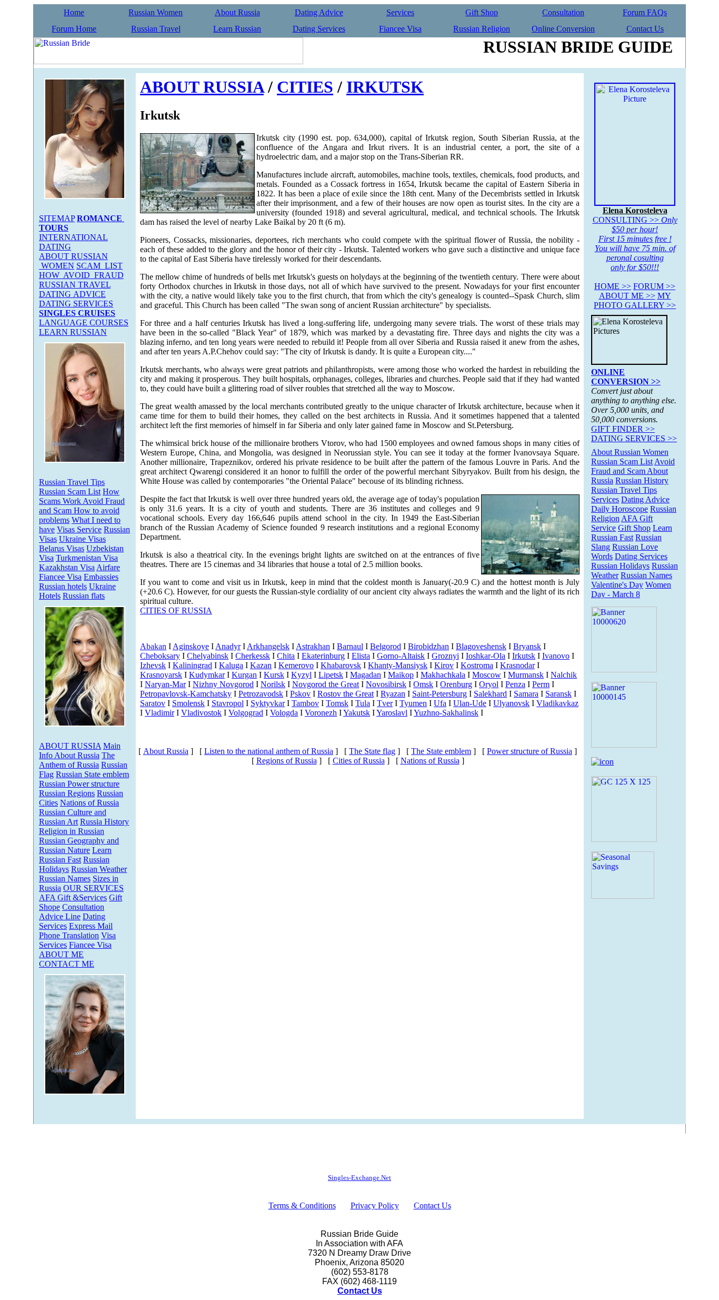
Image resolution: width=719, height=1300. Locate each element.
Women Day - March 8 (631, 589)
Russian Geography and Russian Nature (79, 845)
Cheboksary (160, 655)
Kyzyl (301, 674)
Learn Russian (237, 28)
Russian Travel (156, 28)
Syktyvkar (268, 703)
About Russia (237, 12)
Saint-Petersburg (439, 693)
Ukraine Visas (82, 538)
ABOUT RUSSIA (70, 745)
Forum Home (74, 28)
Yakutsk (356, 712)
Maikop (401, 674)
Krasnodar (517, 665)
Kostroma (477, 665)
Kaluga (231, 665)
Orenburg (456, 684)
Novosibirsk (386, 684)
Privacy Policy (375, 1205)
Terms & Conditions (302, 1205)
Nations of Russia (89, 802)
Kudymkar (207, 674)
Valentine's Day (617, 584)
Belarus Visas (61, 548)
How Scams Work (79, 496)
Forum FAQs (645, 12)
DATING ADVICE (72, 294)
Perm (541, 684)
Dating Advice (319, 12)
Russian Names (65, 878)
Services (400, 12)
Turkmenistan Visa (87, 557)
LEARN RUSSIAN (73, 332)
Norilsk (273, 684)
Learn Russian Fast (75, 855)
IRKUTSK (385, 86)
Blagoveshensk (481, 646)
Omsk (423, 684)
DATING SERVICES (76, 303)
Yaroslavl (391, 712)
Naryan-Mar (165, 684)
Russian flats (84, 595)
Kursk (274, 674)
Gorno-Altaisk (401, 655)
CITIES (305, 86)
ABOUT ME (61, 954)
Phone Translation (69, 935)
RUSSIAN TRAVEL (75, 284)
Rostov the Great (345, 693)
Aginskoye (191, 646)
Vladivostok (201, 712)
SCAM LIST (99, 265)
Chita (286, 655)
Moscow (486, 674)
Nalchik (564, 674)
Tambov (305, 703)
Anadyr (228, 646)
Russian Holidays (620, 565)
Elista (361, 655)
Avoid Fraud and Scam (633, 466)
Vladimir (159, 712)
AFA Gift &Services (73, 897)
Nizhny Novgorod (223, 684)
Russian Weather (99, 869)
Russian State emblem (92, 774)
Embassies (101, 576)
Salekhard (490, 693)
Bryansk (527, 646)
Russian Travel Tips (72, 482)
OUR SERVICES (93, 888)
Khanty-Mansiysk (397, 665)
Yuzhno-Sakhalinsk (446, 712)
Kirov (444, 665)
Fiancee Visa (400, 28)
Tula (362, 703)
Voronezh (321, 712)
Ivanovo (556, 655)
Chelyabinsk (207, 655)
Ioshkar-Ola (485, 655)
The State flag (372, 751)
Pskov (300, 693)
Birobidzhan (428, 646)
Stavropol (228, 703)
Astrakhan (313, 646)
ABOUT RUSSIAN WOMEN (73, 261)
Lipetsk (330, 674)
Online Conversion (563, 28)
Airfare (108, 567)
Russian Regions (67, 793)
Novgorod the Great (325, 684)
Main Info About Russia (80, 750)
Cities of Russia (359, 760)
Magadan (365, 674)
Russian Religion (481, 28)
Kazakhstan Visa (67, 567)
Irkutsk (523, 655)
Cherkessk (252, 655)
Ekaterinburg (323, 655)
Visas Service (79, 529)
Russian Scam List (70, 491)
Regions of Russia (286, 760)
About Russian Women (629, 452)
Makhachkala (443, 674)
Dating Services (319, 28)
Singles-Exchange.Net (359, 1178)
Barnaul (350, 646)
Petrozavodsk (260, 693)
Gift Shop (481, 12)
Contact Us (645, 28)
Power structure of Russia (529, 751)
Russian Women (155, 12)
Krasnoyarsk (161, 674)
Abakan (153, 646)
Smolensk (188, 703)
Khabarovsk (341, 665)
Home (74, 12)
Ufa (440, 703)
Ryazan (393, 693)
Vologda (284, 712)
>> (612, 286)
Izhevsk (153, 665)
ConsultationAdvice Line (71, 911)
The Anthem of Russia (77, 760)
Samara (526, 693)
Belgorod (385, 646)
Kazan (261, 665)
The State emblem (441, 751)
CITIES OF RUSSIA (176, 610)
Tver (385, 703)
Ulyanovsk (511, 703)
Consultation (563, 12)
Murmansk (526, 674)
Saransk (558, 693)
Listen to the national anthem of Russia (268, 751)
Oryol (488, 684)
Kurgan (244, 674)
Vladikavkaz (557, 703)
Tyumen (413, 703)
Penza (515, 684)
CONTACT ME (66, 963)
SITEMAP (57, 218)
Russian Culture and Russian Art (72, 817)
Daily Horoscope (619, 508)
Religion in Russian (71, 831)
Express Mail (91, 925)
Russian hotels (63, 586)
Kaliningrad (192, 665)
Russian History (641, 480)
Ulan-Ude (469, 703)
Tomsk (337, 703)
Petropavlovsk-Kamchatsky (186, 693)
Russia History (104, 821)
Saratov (152, 703)
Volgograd (245, 712)
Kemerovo (296, 665)
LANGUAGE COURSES (83, 322)
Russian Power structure (79, 783)
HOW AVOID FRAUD (81, 275)
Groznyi (445, 655)
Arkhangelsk (268, 646)
